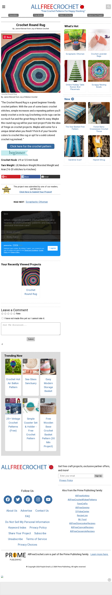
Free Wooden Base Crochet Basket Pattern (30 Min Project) (48, 432)
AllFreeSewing (82, 507)
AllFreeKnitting (82, 495)
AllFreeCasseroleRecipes (82, 531)
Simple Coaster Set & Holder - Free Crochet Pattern (30, 428)
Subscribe (40, 533)
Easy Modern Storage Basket (48, 385)
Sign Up (98, 476)
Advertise (26, 510)
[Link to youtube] (48, 499)
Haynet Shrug (99, 160)
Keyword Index (17, 527)
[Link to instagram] (38, 499)
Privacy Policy (38, 527)
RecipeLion (82, 515)
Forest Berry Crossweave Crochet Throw (99, 129)
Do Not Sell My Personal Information (27, 522)
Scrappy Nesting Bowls (99, 86)
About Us (11, 510)
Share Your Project (19, 533)
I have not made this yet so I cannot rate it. (24, 318)
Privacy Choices (27, 544)
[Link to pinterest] (28, 499)
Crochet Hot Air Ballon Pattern (13, 383)
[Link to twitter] (18, 499)
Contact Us (42, 510)
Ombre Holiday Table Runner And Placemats (75, 87)
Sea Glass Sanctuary (30, 381)
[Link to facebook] (8, 499)
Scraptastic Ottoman (37, 202)
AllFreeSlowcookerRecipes (82, 523)
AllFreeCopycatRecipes (82, 527)
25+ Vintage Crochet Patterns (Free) (13, 424)
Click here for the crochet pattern (30, 146)
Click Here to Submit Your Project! (35, 192)
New (67, 99)
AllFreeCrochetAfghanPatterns (82, 499)
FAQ (27, 516)
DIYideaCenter (82, 511)
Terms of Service (36, 539)
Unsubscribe (15, 539)
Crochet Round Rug (30, 292)
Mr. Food (82, 519)
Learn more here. (99, 554)
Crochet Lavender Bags (99, 55)
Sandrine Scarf (75, 160)
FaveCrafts (82, 503)
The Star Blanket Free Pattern (75, 128)
